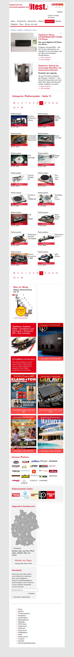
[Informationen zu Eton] (34, 467)
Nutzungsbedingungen (27, 643)
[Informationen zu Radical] (43, 477)
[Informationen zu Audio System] (25, 462)
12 (45, 103)
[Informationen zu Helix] (16, 472)
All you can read (31, 24)
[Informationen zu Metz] (53, 472)
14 (53, 103)
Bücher (21, 611)
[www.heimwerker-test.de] (35, 501)
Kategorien (49, 21)
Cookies (21, 639)
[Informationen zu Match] (43, 472)
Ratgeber (14, 24)
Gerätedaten (23, 618)
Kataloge (21, 622)
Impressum (22, 630)
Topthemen (22, 626)
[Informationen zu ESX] (24, 467)
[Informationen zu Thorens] (16, 482)
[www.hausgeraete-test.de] (25, 501)
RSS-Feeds (22, 624)
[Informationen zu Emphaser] (16, 467)
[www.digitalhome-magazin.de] (16, 501)
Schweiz (17, 548)
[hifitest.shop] (51, 501)
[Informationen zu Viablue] (24, 482)
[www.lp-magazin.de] (43, 501)
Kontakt (21, 641)
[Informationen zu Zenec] (43, 482)
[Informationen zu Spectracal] (53, 477)
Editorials (21, 628)
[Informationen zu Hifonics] (25, 472)
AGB (20, 634)
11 (41, 103)
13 (49, 103)
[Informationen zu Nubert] (25, 477)
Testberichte (21, 21)
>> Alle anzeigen (44, 60)
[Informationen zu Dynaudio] (53, 462)
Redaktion (22, 615)
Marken (41, 21)
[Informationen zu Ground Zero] (52, 467)
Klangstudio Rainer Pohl (23, 563)
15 (57, 103)
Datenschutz (23, 637)
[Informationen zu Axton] (35, 462)
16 (14, 107)
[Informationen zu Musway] (16, 477)
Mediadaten (22, 632)
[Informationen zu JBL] (34, 472)
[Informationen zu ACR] (16, 462)
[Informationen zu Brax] (43, 462)
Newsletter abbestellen (22, 597)
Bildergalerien (23, 620)
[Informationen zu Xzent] (34, 482)
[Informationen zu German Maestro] (43, 467)
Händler (58, 21)
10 (37, 103)
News (13, 21)
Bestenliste (32, 21)
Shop (21, 24)
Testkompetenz (24, 613)
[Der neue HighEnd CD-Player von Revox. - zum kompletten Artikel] (24, 47)
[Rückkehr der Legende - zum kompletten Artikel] (24, 77)
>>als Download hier (20, 318)
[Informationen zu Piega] (35, 477)
